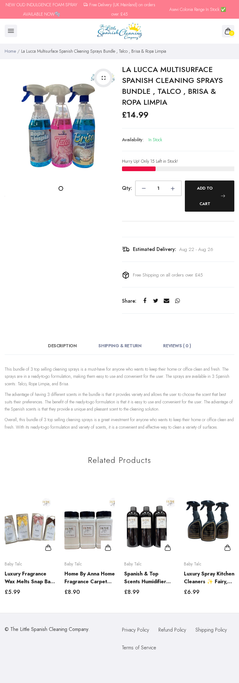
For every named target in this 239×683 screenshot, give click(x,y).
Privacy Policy (135, 629)
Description (62, 346)
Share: (129, 301)
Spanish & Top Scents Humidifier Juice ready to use (145, 577)
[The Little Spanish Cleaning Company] (119, 31)
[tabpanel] (61, 120)
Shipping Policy (211, 629)
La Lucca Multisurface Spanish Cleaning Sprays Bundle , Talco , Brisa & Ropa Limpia (172, 86)
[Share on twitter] (156, 301)
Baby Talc (13, 564)
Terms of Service (139, 647)
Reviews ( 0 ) (177, 346)
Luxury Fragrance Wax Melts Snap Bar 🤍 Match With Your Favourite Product (29, 577)
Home (10, 51)
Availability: (133, 139)
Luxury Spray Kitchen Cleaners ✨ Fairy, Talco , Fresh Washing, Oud (209, 577)
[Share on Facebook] (145, 301)
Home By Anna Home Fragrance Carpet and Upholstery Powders (89, 577)
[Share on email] (167, 301)
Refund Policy (172, 629)
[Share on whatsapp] (177, 301)
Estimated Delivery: (154, 249)
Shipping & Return (119, 346)
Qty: (127, 188)
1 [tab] (61, 188)
